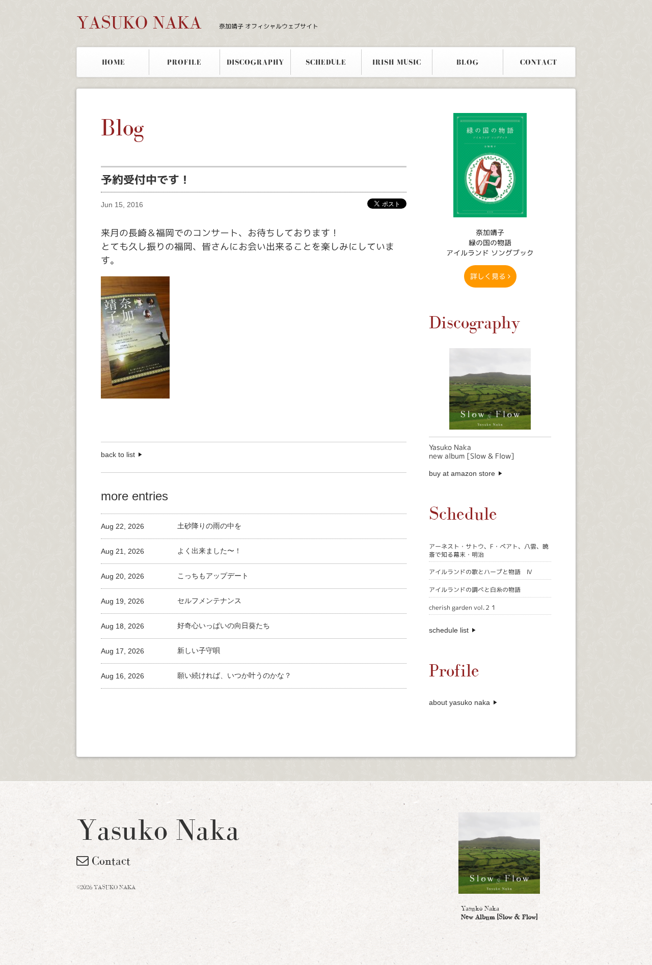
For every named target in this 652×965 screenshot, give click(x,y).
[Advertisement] (220, 705)
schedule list (449, 630)
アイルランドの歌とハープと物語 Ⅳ (480, 571)
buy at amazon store (462, 473)
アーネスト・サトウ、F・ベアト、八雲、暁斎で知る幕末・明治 (489, 550)
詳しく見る (489, 276)
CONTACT (538, 62)
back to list (118, 454)
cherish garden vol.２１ (463, 607)
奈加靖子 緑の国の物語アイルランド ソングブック (490, 243)
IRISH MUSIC (396, 62)
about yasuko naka (459, 702)
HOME (113, 62)
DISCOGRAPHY (255, 62)
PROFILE (184, 62)
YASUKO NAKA (197, 22)
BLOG (467, 62)
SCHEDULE (326, 62)
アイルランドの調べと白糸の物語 (475, 589)
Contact (109, 860)
